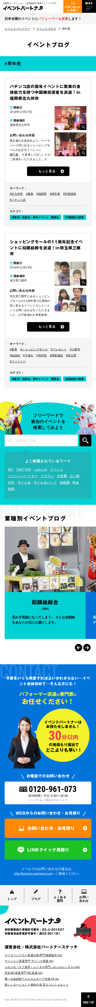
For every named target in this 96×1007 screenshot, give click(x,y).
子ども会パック (45, 482)
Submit (85, 440)
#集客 (30, 194)
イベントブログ (46, 28)
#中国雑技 (69, 194)
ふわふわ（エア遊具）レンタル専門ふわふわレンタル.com (42, 967)
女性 (11, 482)
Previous (78, 647)
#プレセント (59, 349)
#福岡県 (41, 194)
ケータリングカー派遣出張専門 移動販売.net (33, 955)
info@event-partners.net (33, 873)
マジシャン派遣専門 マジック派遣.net (29, 961)
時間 (11, 489)
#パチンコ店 (18, 200)
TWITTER (23, 469)
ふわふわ (40, 469)
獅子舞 (14, 154)
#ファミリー (18, 361)
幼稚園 (65, 482)
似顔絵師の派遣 (74, 379)
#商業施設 (56, 355)
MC (10, 469)
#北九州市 (16, 194)
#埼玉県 (71, 355)
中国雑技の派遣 (74, 217)
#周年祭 (55, 194)
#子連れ (28, 355)
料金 (75, 482)
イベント (56, 469)
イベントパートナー (17, 28)
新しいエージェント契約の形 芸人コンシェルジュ (37, 984)
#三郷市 (75, 349)
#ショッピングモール (34, 349)
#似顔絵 (15, 355)
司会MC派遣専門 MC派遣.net (23, 972)
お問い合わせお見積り (73, 9)
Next (87, 647)
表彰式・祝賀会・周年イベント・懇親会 (35, 217)
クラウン (47, 476)
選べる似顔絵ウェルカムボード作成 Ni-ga (32, 979)
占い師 (75, 476)
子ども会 (24, 482)
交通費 (62, 476)
